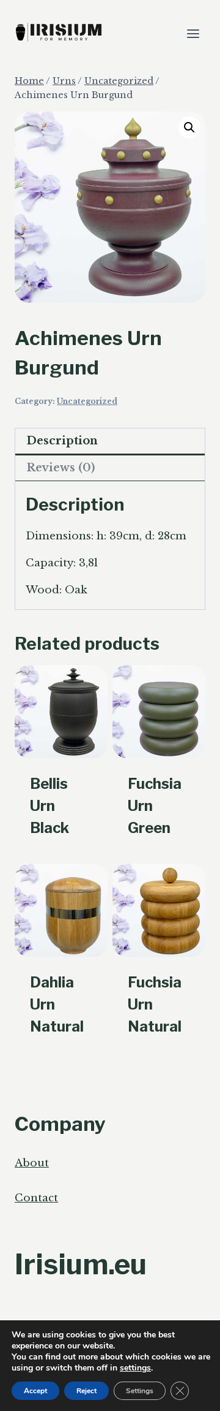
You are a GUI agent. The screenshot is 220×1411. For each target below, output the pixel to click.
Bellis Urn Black (49, 806)
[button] (189, 127)
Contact (36, 1198)
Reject (86, 1391)
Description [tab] (62, 440)
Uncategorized (87, 401)
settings (135, 1368)
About (32, 1163)
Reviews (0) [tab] (60, 467)
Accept (35, 1391)
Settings (139, 1391)
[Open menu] (192, 33)
